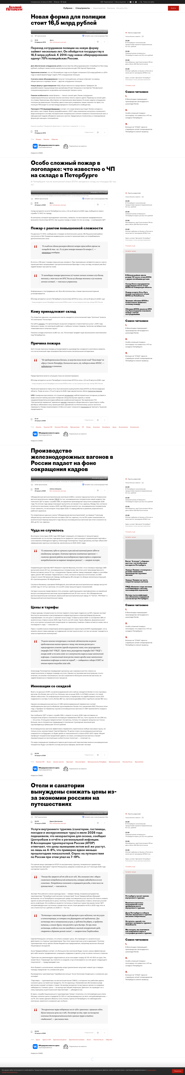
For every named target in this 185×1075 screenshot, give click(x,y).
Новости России (127, 762)
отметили (46, 252)
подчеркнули (46, 366)
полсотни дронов (95, 391)
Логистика (96, 427)
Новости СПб (48, 427)
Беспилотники (123, 427)
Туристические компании (76, 1040)
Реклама (111, 8)
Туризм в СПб (46, 1040)
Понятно (177, 1071)
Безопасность (134, 427)
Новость (38, 427)
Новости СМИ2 (37, 153)
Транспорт (69, 762)
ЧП (83, 427)
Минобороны (106, 427)
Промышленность (114, 762)
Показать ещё (130, 85)
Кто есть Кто (121, 8)
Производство (139, 762)
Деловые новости (58, 762)
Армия (114, 427)
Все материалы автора (58, 42)
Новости (46, 139)
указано (41, 324)
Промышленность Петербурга (97, 762)
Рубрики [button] (68, 8)
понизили (85, 407)
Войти (173, 8)
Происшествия (74, 427)
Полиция (38, 139)
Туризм (38, 1040)
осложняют (69, 395)
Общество (54, 139)
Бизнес (49, 762)
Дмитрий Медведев (51, 109)
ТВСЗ (57, 499)
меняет (64, 402)
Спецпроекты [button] (83, 8)
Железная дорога (80, 762)
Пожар (88, 427)
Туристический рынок (59, 1040)
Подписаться (108, 2)
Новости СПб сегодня (61, 427)
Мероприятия (99, 8)
